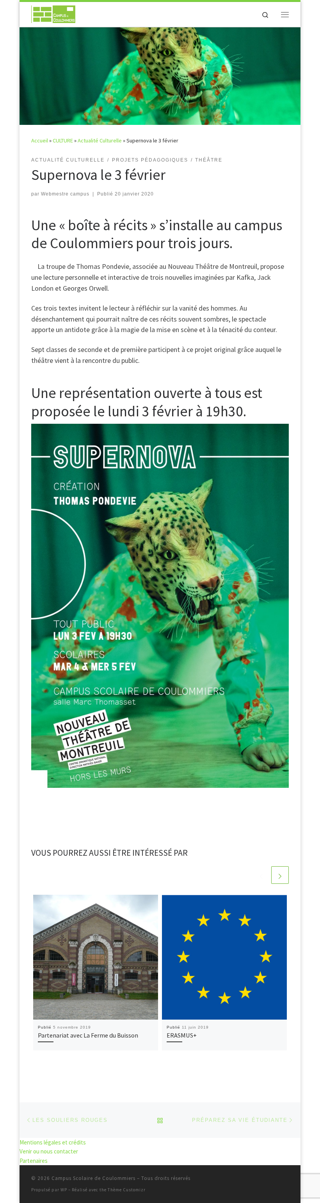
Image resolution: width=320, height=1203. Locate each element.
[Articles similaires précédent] (261, 875)
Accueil (39, 140)
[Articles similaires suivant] (280, 875)
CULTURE (63, 140)
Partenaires (34, 1160)
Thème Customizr (127, 1189)
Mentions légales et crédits (53, 1142)
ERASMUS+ (182, 1035)
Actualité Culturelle (100, 140)
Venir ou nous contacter (49, 1151)
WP (63, 1189)
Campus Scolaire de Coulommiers (93, 1178)
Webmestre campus (65, 194)
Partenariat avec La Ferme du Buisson (88, 1035)
